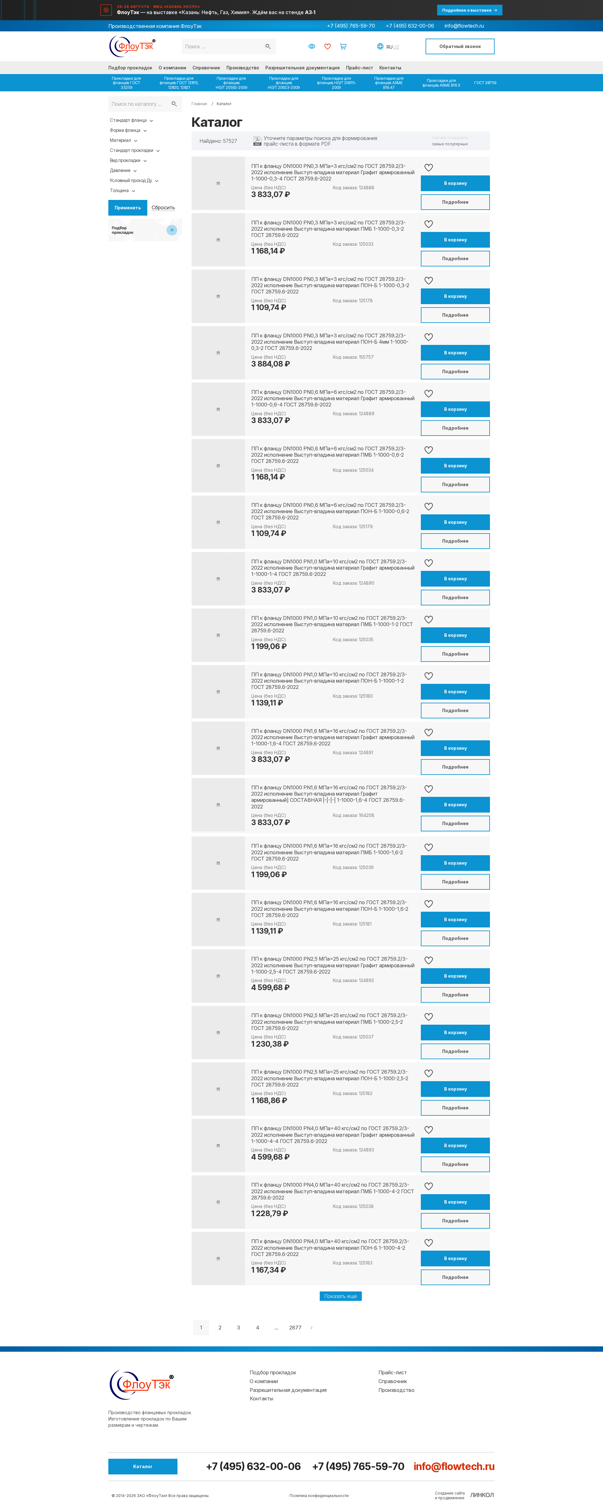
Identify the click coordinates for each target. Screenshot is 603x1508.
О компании (172, 67)
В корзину (455, 183)
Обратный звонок (460, 46)
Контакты (390, 67)
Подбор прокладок (130, 67)
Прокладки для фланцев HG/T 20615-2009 (336, 83)
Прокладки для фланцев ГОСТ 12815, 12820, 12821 (179, 83)
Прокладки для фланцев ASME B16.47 (389, 83)
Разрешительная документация (302, 67)
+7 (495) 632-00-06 (410, 26)
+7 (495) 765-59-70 (351, 26)
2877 (295, 1327)
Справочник (206, 67)
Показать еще (340, 1296)
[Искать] (174, 104)
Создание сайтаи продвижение (450, 1495)
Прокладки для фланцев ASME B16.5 (441, 82)
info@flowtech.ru (464, 26)
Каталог (143, 1466)
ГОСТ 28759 (485, 82)
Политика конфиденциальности (319, 1495)
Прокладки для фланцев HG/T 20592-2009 (231, 83)
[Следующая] (312, 1327)
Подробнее (455, 202)
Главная (199, 104)
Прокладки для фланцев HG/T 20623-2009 (284, 83)
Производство (242, 67)
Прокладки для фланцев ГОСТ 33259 (126, 83)
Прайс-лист (359, 67)
